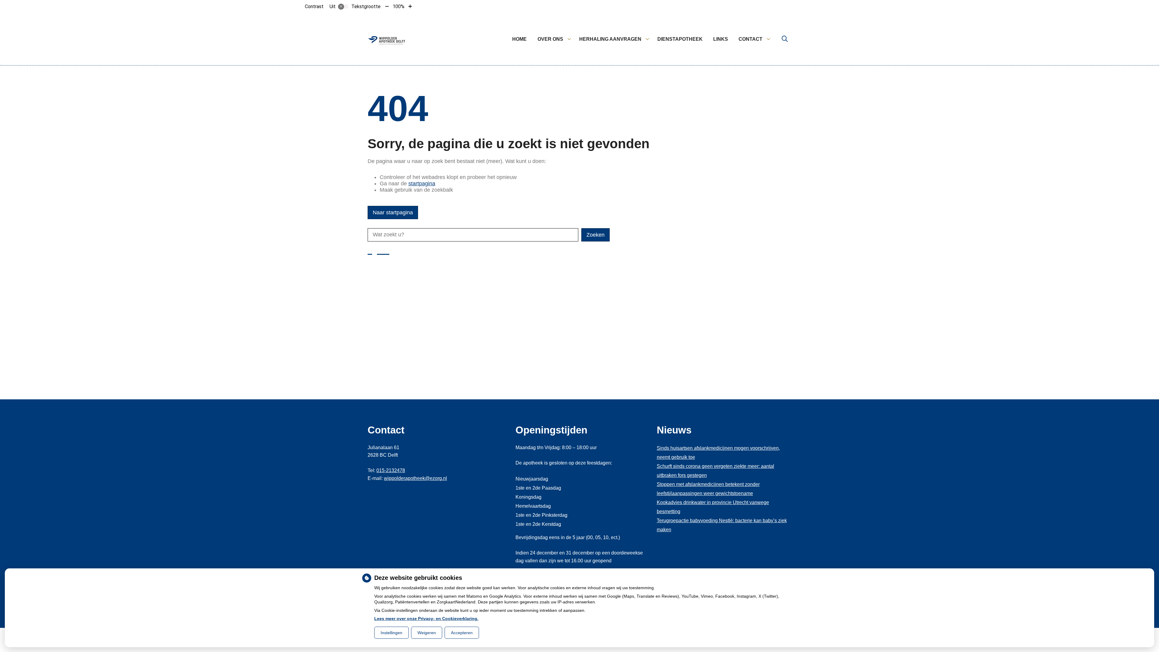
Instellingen (391, 632)
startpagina (421, 184)
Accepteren (462, 632)
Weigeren (426, 632)
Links (720, 39)
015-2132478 (390, 470)
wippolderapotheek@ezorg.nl (415, 478)
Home (519, 39)
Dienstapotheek (680, 39)
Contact (750, 39)
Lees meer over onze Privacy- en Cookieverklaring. (426, 618)
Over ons (550, 39)
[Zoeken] (784, 39)
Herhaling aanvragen (610, 39)
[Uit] (343, 7)
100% (398, 6)
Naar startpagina (393, 212)
